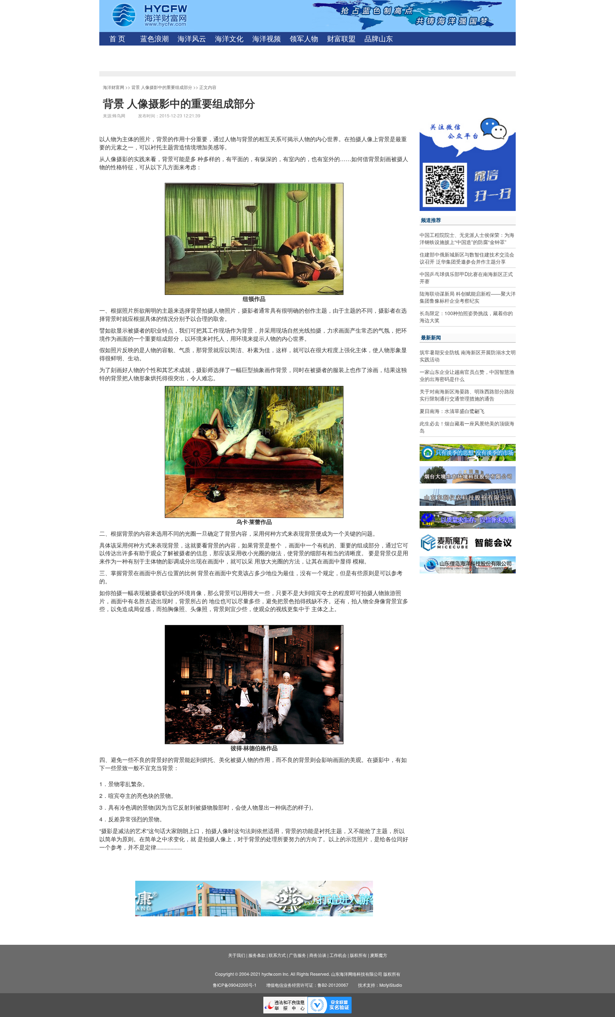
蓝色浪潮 (154, 39)
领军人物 (304, 39)
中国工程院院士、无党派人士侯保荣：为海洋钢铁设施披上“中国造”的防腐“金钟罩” (467, 238)
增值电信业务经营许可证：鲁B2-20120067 (307, 985)
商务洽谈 (317, 955)
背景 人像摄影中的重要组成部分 (161, 87)
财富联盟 (341, 39)
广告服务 (297, 955)
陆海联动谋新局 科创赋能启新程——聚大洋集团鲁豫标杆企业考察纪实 (468, 297)
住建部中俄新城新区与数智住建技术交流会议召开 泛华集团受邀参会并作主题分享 (467, 258)
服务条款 (257, 955)
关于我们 (236, 955)
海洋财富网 (113, 87)
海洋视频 (266, 39)
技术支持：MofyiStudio (380, 985)
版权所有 (358, 955)
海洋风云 (192, 39)
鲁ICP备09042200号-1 (235, 985)
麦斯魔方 (378, 955)
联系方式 (277, 955)
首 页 (117, 39)
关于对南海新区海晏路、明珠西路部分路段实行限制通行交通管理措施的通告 (467, 395)
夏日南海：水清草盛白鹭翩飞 (452, 410)
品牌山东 (378, 39)
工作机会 (338, 955)
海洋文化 (229, 39)
